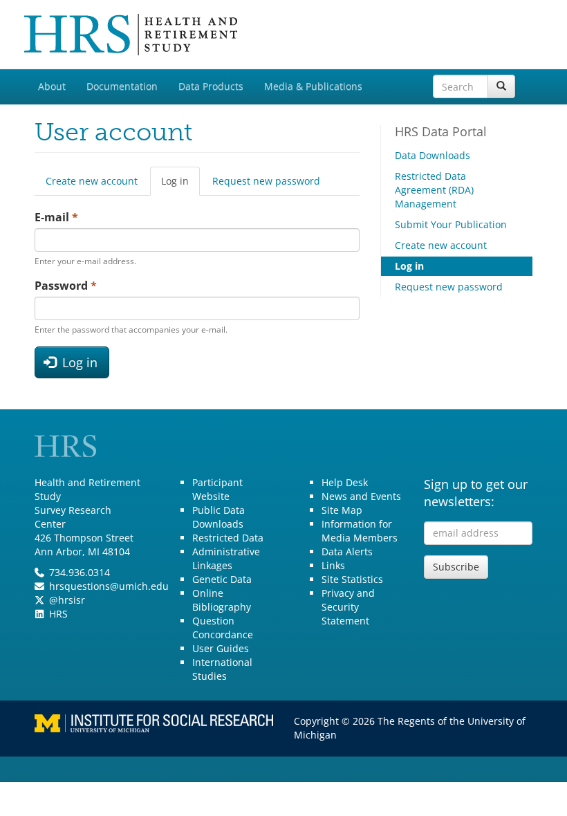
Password (66, 285)
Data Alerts (347, 551)
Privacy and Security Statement (348, 606)
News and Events (361, 496)
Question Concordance (222, 627)
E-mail (56, 217)
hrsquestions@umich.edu (109, 586)
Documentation (122, 86)
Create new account (92, 180)
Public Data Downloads (218, 516)
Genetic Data (222, 579)
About (52, 86)
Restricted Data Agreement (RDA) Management (434, 189)
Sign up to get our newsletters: (476, 493)
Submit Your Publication (451, 224)
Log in (180, 185)
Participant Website (217, 489)
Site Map (342, 510)
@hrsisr (67, 599)
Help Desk (345, 482)
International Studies (222, 669)
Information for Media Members (360, 530)
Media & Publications (313, 86)
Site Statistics (352, 579)
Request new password (266, 180)
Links (333, 565)
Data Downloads (432, 155)
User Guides (220, 648)
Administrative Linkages (226, 558)
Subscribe (456, 566)
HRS (58, 613)
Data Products (210, 86)
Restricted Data (227, 537)
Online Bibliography (221, 599)
